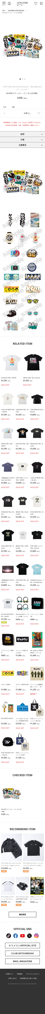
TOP (3, 10)
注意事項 (22, 145)
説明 (22, 134)
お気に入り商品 (35, 3)
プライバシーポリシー (33, 974)
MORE (22, 914)
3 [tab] (24, 79)
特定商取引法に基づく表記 (28, 978)
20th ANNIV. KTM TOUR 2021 (16, 10)
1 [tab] (20, 79)
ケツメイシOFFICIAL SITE (22, 945)
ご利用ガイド (9, 974)
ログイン (9, 3)
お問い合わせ (12, 978)
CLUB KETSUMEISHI (22, 953)
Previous (4, 46)
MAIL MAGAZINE (22, 961)
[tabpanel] (22, 46)
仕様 (22, 140)
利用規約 (19, 974)
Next (40, 46)
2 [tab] (22, 79)
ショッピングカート (41, 3)
